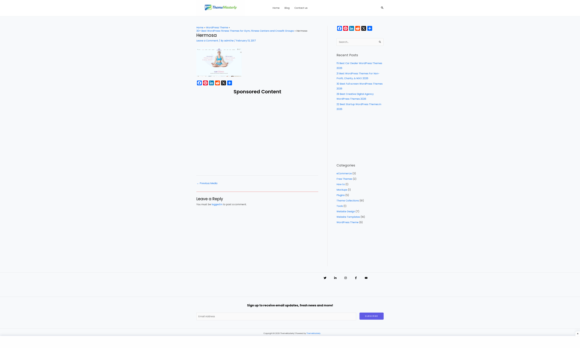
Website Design (346, 211)
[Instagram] (345, 278)
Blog (287, 8)
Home (276, 8)
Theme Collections (348, 200)
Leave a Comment (207, 40)
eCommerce (344, 173)
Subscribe (371, 316)
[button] (382, 8)
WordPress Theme (348, 222)
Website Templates (348, 217)
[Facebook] (355, 278)
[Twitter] (325, 278)
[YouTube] (366, 278)
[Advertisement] (257, 134)
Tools (340, 206)
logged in (217, 204)
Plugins (341, 195)
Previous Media (207, 183)
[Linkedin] (335, 278)
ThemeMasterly (313, 333)
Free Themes (344, 179)
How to (341, 184)
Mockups (342, 189)
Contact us (301, 8)
